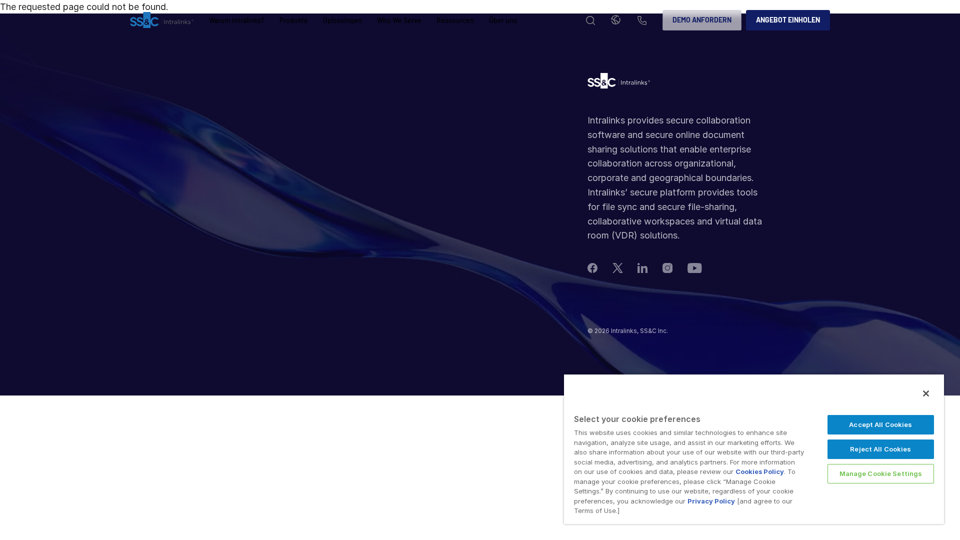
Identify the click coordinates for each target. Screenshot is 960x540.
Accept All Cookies (880, 424)
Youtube (695, 267)
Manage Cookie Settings (881, 474)
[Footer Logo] (619, 83)
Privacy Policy (711, 501)
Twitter (617, 268)
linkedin (643, 268)
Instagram (667, 268)
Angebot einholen (788, 20)
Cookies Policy (760, 472)
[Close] (926, 393)
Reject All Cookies (880, 449)
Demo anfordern (702, 20)
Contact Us (642, 21)
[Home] (162, 20)
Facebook (593, 268)
